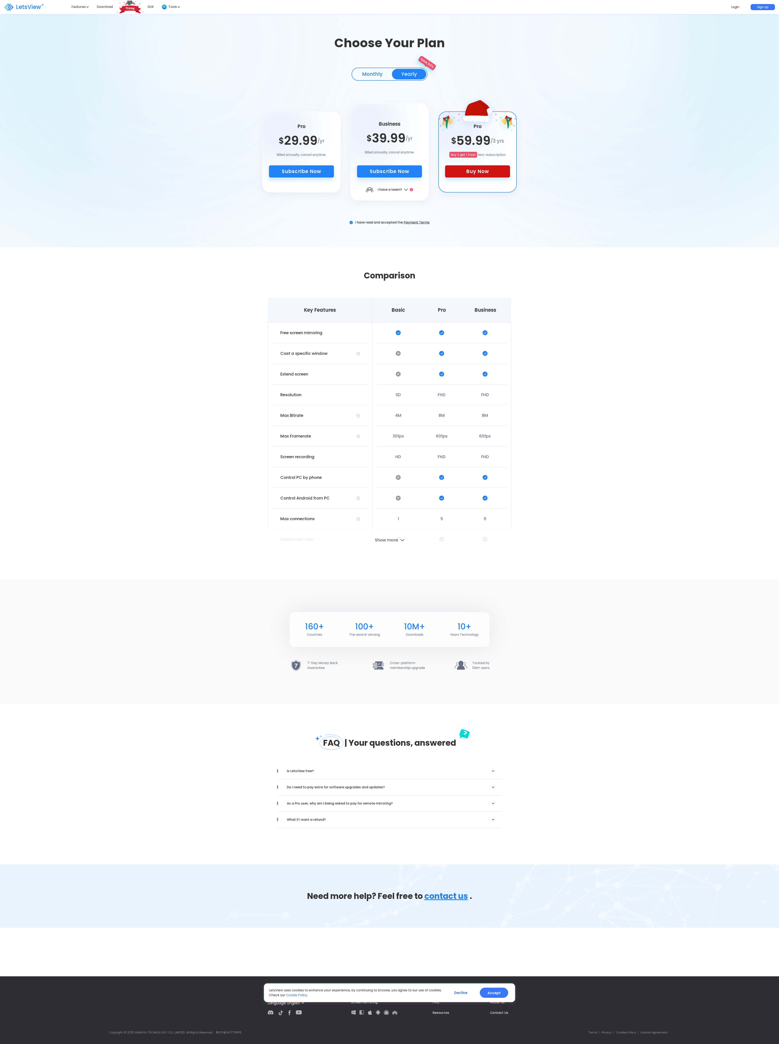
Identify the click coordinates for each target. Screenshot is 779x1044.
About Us (497, 1002)
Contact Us (499, 1012)
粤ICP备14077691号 (229, 1032)
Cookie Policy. (297, 995)
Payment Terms (416, 222)
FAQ (436, 1002)
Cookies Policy (626, 1032)
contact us (446, 896)
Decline (460, 992)
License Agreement (654, 1032)
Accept (494, 993)
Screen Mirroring (364, 1002)
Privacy (606, 1032)
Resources (441, 1012)
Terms (592, 1032)
